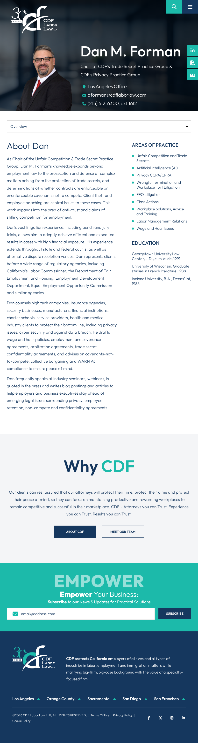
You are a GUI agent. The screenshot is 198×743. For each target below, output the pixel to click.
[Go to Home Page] (34, 20)
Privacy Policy (123, 715)
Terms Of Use (100, 715)
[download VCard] (192, 74)
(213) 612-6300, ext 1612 (112, 103)
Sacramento (98, 698)
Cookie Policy (21, 721)
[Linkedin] (192, 50)
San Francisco (167, 698)
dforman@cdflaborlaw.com (117, 95)
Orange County (61, 698)
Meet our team (122, 532)
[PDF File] (192, 62)
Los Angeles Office (107, 86)
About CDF (75, 532)
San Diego (132, 698)
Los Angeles (23, 698)
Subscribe (175, 613)
